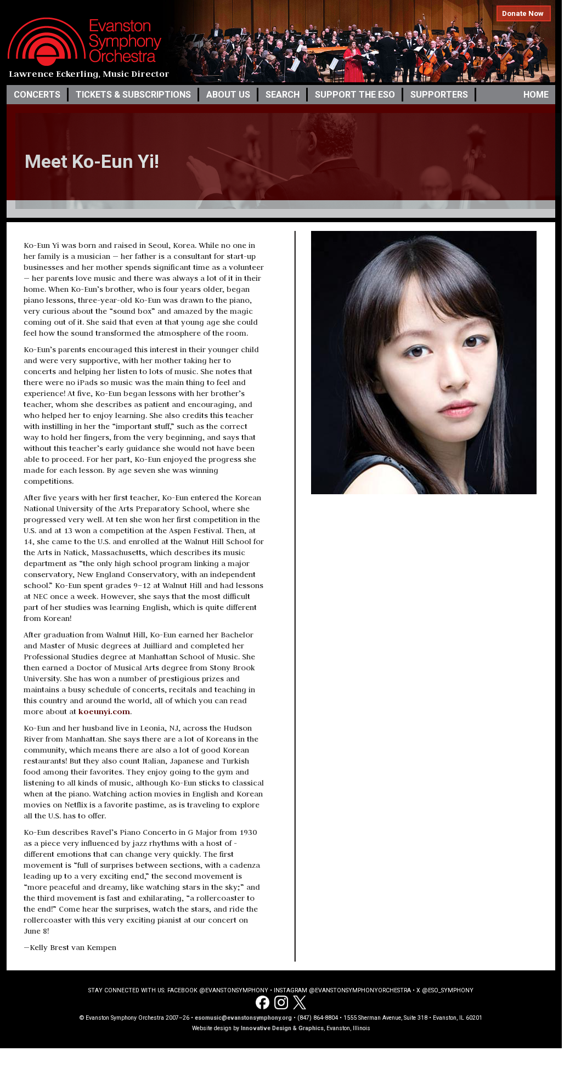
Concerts (37, 94)
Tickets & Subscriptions (133, 94)
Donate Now (523, 13)
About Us (228, 94)
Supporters (439, 94)
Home (536, 94)
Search (283, 94)
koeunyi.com (104, 711)
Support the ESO (355, 94)
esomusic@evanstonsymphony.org (243, 1017)
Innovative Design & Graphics (282, 1028)
